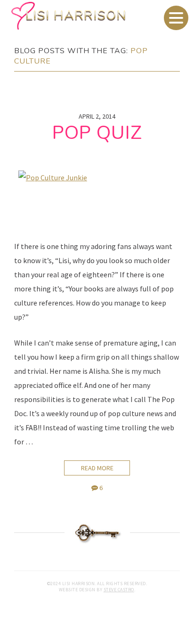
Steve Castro (119, 590)
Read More (97, 468)
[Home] (97, 16)
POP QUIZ (97, 132)
